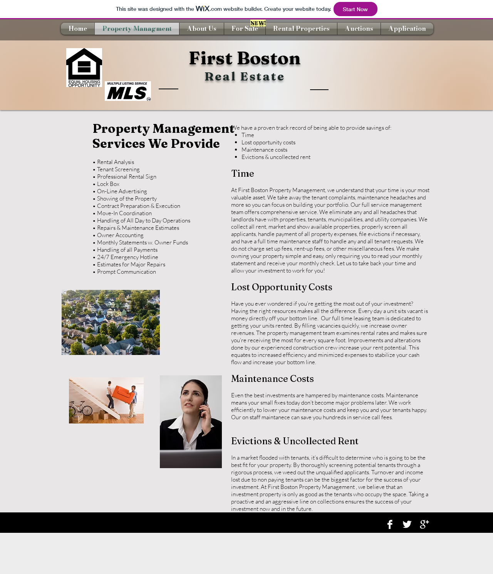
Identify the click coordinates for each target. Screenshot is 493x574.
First (211, 58)
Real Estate (245, 76)
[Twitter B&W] (407, 524)
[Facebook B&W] (389, 524)
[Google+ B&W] (424, 524)
